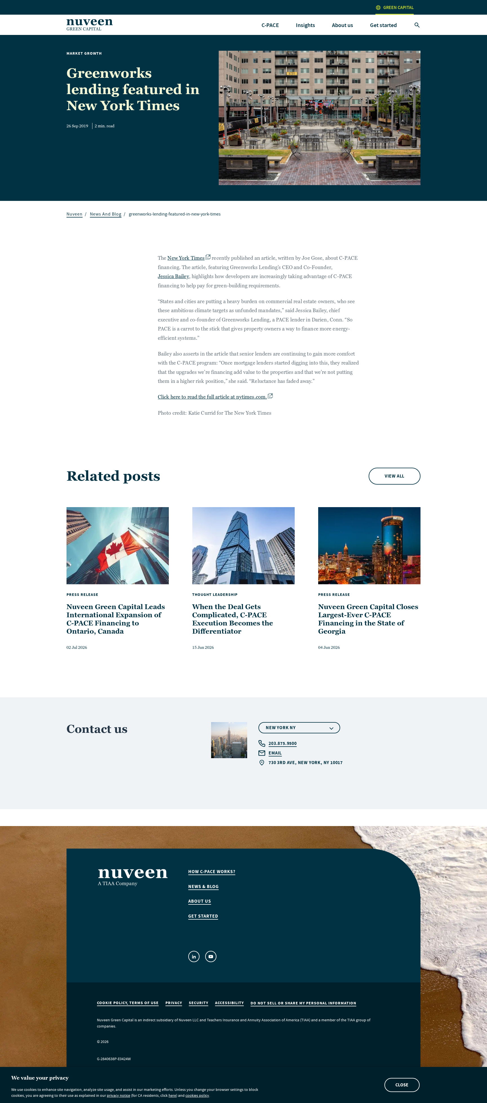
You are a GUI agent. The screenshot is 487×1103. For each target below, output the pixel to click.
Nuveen (75, 215)
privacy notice (118, 1096)
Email (275, 753)
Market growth (84, 53)
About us (199, 901)
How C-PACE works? (211, 872)
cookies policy (197, 1096)
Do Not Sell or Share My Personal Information (303, 1003)
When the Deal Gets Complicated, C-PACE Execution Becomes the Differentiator (232, 619)
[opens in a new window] (194, 956)
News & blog (203, 886)
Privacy (173, 1003)
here (172, 1096)
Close (401, 1085)
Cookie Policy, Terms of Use (128, 1003)
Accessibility (229, 1003)
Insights (305, 25)
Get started (383, 25)
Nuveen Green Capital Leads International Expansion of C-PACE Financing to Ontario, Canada (116, 619)
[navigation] (270, 25)
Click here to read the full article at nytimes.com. (212, 397)
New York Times (186, 258)
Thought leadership (215, 594)
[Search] (417, 25)
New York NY (281, 728)
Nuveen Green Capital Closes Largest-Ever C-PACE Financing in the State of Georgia (368, 619)
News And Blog (105, 215)
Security (198, 1003)
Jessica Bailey (173, 276)
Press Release (82, 594)
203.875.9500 (283, 743)
